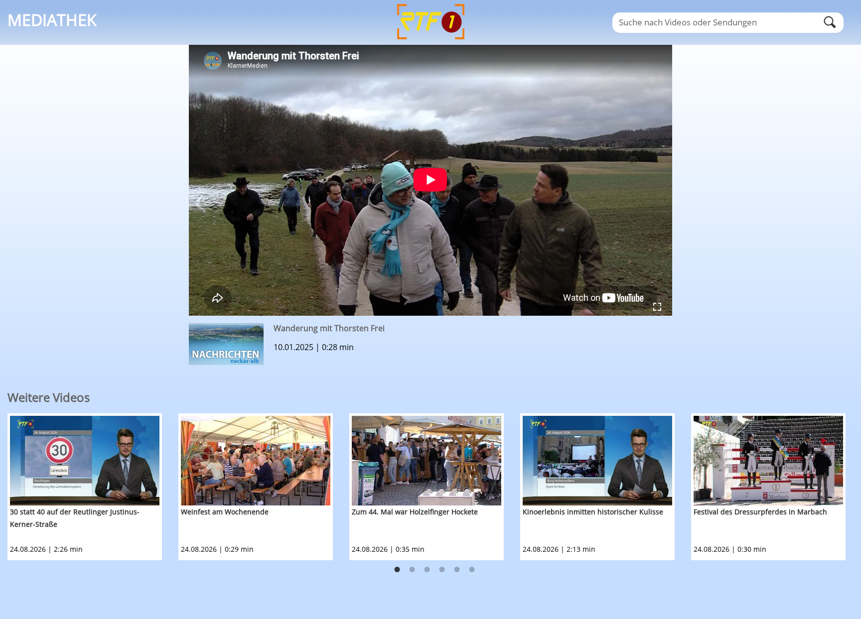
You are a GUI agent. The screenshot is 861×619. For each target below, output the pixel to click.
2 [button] (412, 570)
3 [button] (427, 570)
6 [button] (472, 570)
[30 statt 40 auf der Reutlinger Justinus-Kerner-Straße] (84, 460)
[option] (92, 486)
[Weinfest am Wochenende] (255, 460)
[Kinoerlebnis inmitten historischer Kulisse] (597, 460)
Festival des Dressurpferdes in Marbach (760, 511)
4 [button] (442, 570)
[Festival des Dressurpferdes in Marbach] (768, 460)
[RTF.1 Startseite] (430, 40)
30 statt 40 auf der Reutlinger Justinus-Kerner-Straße (75, 518)
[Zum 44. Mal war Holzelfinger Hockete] (426, 460)
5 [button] (457, 570)
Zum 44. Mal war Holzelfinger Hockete (415, 511)
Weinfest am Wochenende (225, 511)
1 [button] (397, 570)
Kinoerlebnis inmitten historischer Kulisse (593, 511)
